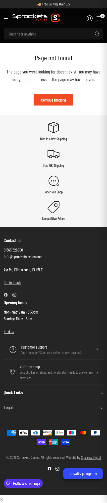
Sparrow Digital (91, 457)
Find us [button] (9, 331)
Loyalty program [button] (83, 473)
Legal (8, 407)
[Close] (1, 499)
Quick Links (13, 392)
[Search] (97, 33)
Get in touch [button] (12, 282)
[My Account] (89, 18)
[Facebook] (8, 295)
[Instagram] (16, 295)
